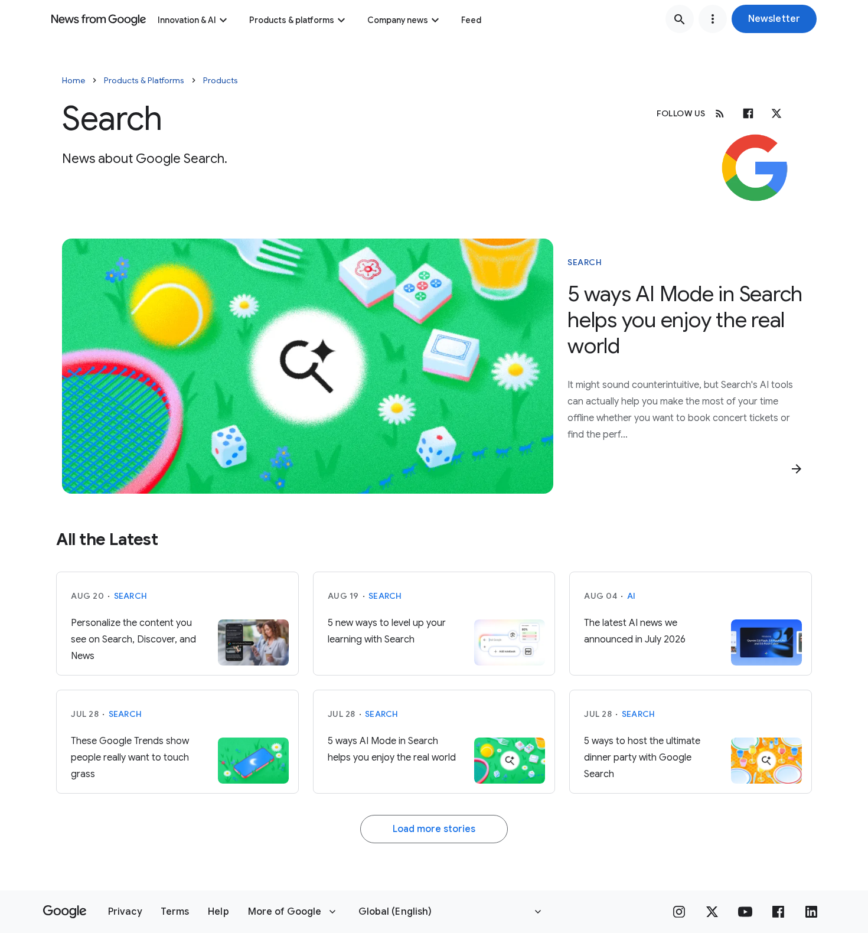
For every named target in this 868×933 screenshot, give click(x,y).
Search (584, 262)
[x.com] (776, 113)
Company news (397, 20)
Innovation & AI (187, 20)
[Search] (679, 19)
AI (631, 596)
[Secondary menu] (713, 19)
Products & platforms (291, 20)
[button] (774, 19)
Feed (471, 20)
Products (220, 80)
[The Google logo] (65, 912)
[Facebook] (748, 113)
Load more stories (434, 829)
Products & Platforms (144, 80)
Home (73, 80)
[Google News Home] (98, 19)
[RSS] (720, 113)
